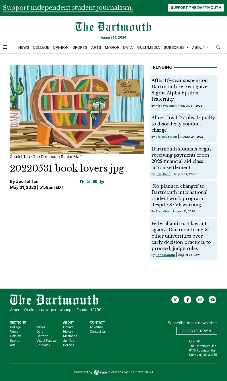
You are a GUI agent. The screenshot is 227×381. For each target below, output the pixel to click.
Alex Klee (162, 211)
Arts (96, 47)
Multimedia (148, 47)
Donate (68, 327)
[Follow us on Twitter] (175, 299)
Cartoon (42, 336)
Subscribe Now (195, 330)
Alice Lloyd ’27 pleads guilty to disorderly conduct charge (183, 124)
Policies (68, 345)
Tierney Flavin (166, 136)
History (68, 331)
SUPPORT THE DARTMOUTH (196, 7)
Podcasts (43, 345)
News (23, 47)
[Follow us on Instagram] (200, 299)
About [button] (199, 47)
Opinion (61, 47)
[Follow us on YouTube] (212, 299)
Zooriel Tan (27, 181)
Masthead (70, 336)
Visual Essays (46, 340)
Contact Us (98, 331)
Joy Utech (163, 174)
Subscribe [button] (175, 47)
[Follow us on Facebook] (187, 299)
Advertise (96, 327)
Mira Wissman (166, 105)
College (41, 47)
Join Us (68, 340)
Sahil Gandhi (165, 255)
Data (128, 47)
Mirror (112, 47)
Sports (79, 47)
